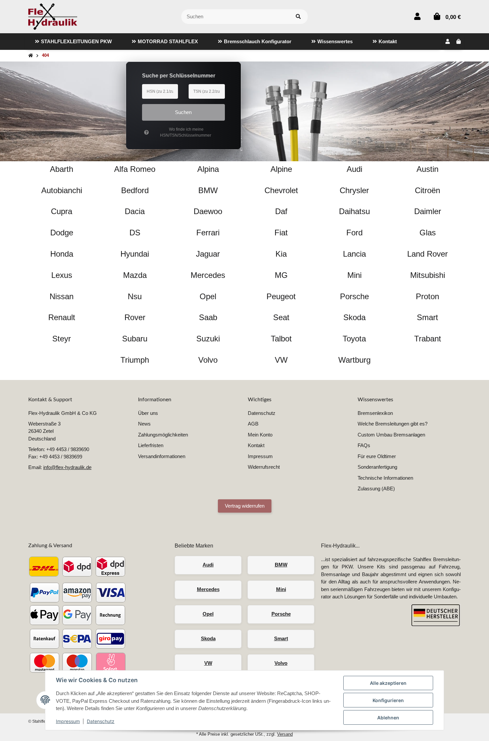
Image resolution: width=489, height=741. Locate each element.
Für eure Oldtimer (377, 456)
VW (208, 663)
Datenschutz (100, 721)
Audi (208, 564)
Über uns (148, 413)
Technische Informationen (385, 478)
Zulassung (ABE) (376, 488)
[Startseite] (30, 56)
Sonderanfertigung (377, 467)
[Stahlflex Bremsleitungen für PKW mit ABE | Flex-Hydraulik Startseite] (52, 16)
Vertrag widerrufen (244, 506)
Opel (208, 614)
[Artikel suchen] (298, 16)
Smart (281, 638)
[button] (417, 16)
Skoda (208, 638)
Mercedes (208, 589)
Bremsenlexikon (375, 413)
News (144, 424)
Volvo (280, 663)
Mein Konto (260, 434)
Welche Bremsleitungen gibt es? (392, 424)
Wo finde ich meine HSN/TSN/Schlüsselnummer (185, 132)
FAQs (364, 445)
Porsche (281, 614)
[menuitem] (73, 41)
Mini (281, 589)
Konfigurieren (388, 700)
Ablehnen (388, 717)
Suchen (183, 112)
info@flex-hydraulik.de (67, 467)
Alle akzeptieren (388, 683)
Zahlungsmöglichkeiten (163, 434)
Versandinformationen (161, 456)
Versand (285, 734)
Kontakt (256, 445)
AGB (253, 424)
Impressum (68, 721)
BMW (281, 564)
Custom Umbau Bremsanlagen (391, 434)
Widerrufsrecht (264, 467)
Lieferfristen (150, 445)
